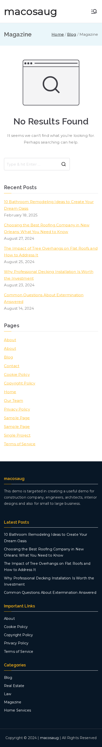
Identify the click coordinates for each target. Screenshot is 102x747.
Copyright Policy (19, 383)
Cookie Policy (17, 374)
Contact (11, 365)
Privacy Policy (17, 409)
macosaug (30, 11)
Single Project (17, 435)
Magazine (12, 702)
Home (10, 391)
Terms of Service (19, 444)
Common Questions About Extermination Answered (43, 298)
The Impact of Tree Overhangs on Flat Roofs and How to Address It (51, 251)
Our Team (13, 400)
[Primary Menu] (94, 11)
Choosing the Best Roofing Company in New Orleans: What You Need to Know (46, 228)
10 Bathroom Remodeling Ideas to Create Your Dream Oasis (49, 205)
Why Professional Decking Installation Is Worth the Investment (48, 275)
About (10, 339)
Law (7, 694)
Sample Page (17, 418)
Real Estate (14, 686)
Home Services (17, 710)
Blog (8, 357)
